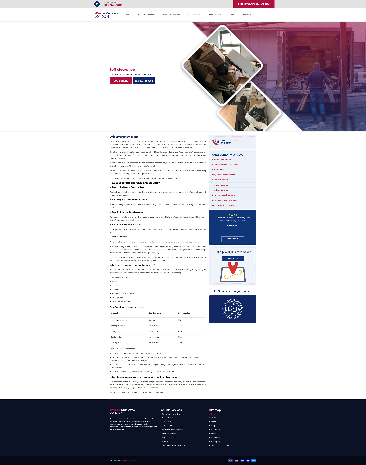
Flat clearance (218, 169)
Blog (213, 426)
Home (128, 15)
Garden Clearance (220, 190)
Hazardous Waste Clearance (173, 445)
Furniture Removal (220, 180)
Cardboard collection (221, 159)
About (213, 418)
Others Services (214, 15)
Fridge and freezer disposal (224, 175)
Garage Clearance (220, 185)
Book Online (121, 80)
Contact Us (246, 15)
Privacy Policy (216, 441)
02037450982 (145, 80)
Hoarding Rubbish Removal (223, 195)
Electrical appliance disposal (224, 164)
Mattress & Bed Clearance (172, 430)
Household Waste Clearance (224, 200)
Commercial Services (171, 15)
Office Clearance (168, 418)
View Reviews (233, 239)
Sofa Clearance (167, 426)
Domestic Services (146, 15)
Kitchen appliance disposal (223, 205)
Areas (213, 434)
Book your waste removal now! (254, 4)
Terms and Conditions (220, 445)
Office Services (193, 15)
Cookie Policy (216, 437)
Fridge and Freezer (169, 437)
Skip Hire (164, 441)
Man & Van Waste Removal (172, 414)
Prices (231, 15)
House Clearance (168, 422)
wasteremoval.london (129, 460)
